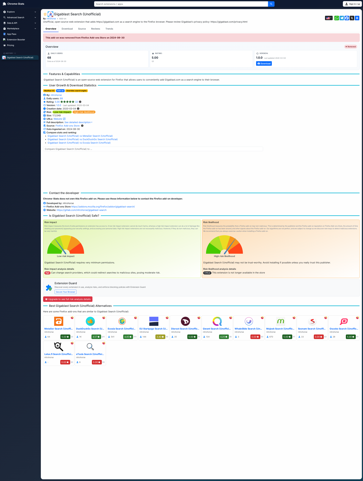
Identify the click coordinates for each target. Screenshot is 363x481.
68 (61, 98)
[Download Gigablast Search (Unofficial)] (305, 58)
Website (58, 118)
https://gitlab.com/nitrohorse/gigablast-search (81, 210)
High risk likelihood (84, 112)
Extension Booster (16, 39)
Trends (109, 28)
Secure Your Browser (65, 292)
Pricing (10, 45)
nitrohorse (51, 18)
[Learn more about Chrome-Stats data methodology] (82, 125)
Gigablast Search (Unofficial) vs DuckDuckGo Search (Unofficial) (83, 139)
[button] (352, 4)
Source (82, 28)
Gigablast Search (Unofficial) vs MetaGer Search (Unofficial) (80, 135)
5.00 (66, 101)
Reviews (95, 28)
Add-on (62, 18)
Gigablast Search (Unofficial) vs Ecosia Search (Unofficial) (79, 142)
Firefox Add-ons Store (68, 125)
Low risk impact (62, 112)
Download (67, 28)
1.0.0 (58, 105)
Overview (51, 28)
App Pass (11, 34)
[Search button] (271, 4)
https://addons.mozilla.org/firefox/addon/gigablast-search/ (103, 206)
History (11, 53)
